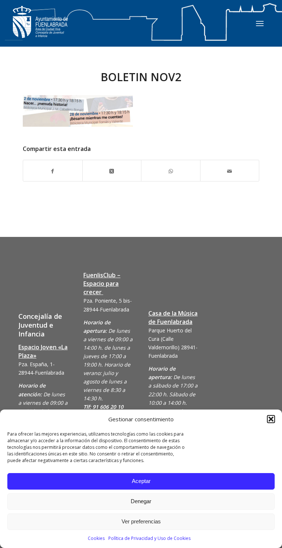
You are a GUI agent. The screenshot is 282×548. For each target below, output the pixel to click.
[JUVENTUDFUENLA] (40, 29)
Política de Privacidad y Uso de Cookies (149, 538)
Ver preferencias (141, 521)
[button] (271, 419)
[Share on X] (112, 170)
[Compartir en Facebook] (52, 170)
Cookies (96, 538)
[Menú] (260, 23)
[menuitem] (260, 23)
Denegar (141, 501)
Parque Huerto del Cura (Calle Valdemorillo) (170, 339)
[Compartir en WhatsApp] (170, 170)
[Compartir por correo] (229, 170)
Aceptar (141, 481)
